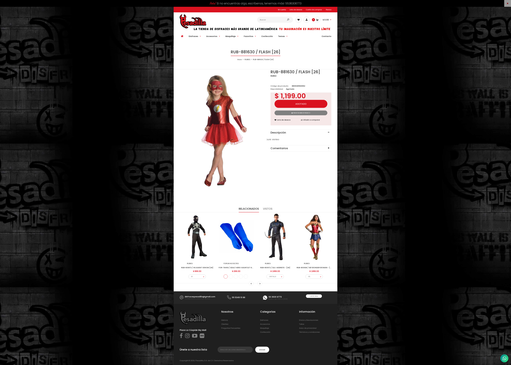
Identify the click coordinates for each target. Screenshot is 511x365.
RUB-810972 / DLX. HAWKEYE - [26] (275, 267)
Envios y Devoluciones (308, 320)
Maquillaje (264, 328)
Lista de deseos (296, 10)
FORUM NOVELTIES (231, 263)
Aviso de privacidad (307, 328)
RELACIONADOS (249, 209)
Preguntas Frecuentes (230, 328)
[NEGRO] (241, 276)
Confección (265, 332)
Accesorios (265, 324)
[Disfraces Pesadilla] (193, 28)
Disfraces (264, 320)
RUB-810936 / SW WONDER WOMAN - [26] (315, 267)
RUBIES (273, 75)
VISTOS (267, 209)
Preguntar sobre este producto (301, 113)
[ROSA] (246, 276)
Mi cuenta (282, 10)
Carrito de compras (314, 10)
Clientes (224, 324)
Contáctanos (314, 296)
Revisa (328, 10)
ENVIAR (262, 350)
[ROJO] (231, 276)
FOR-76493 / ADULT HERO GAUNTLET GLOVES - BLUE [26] (243, 267)
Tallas (301, 324)
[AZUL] (226, 276)
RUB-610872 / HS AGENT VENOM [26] (197, 267)
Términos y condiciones (309, 332)
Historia (224, 320)
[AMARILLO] (236, 276)
